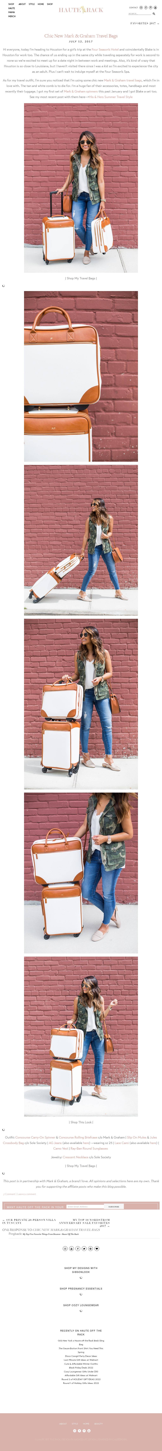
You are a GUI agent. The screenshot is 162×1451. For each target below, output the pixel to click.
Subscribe (114, 1207)
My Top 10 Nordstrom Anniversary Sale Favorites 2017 (125, 22)
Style (32, 4)
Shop (50, 4)
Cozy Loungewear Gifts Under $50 (81, 1372)
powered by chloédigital (112, 1440)
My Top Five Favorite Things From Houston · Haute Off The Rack (51, 1234)
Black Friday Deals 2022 (81, 1368)
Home (41, 4)
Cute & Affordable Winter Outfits (81, 1364)
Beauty (98, 1424)
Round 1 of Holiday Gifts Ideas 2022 (81, 1383)
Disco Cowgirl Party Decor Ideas (81, 1356)
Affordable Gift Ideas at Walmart (81, 1376)
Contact (133, 8)
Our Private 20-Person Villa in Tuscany (29, 1221)
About (22, 4)
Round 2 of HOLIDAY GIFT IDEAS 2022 (81, 1379)
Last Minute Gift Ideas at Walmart (81, 1360)
